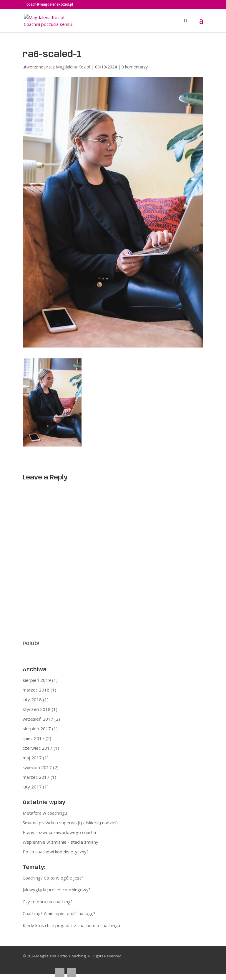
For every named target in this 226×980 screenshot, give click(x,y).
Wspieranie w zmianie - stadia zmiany (60, 842)
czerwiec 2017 (37, 748)
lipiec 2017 (33, 738)
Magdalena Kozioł (73, 67)
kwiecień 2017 (37, 767)
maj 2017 (32, 758)
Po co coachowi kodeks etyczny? (56, 852)
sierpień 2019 (37, 680)
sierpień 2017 (37, 728)
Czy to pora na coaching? (48, 902)
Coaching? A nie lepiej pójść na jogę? (59, 913)
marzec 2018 (36, 690)
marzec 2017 (36, 777)
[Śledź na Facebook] (59, 972)
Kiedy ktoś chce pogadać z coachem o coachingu (71, 925)
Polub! (31, 643)
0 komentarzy (135, 67)
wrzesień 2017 (38, 719)
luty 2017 (32, 787)
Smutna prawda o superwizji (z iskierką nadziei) (70, 822)
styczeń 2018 (37, 709)
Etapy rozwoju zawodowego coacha (59, 832)
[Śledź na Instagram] (71, 972)
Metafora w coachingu (45, 813)
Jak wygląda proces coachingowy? (57, 889)
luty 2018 (32, 699)
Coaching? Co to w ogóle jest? (53, 878)
